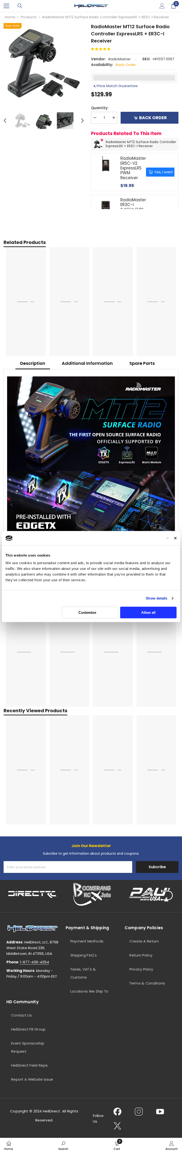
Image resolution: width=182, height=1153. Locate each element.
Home (10, 16)
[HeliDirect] (32, 894)
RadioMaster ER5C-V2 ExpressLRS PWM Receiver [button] (133, 168)
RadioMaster (119, 58)
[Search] (20, 6)
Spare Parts (142, 363)
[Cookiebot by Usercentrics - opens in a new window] (148, 538)
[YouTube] (160, 1111)
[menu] (6, 6)
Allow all (148, 612)
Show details (156, 598)
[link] (63, 1145)
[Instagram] (139, 1111)
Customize (87, 612)
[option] (44, 63)
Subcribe (157, 867)
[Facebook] (117, 1111)
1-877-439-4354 (34, 962)
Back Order (153, 118)
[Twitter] (117, 1126)
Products (29, 16)
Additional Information (87, 363)
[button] (5, 120)
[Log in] (162, 6)
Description (32, 363)
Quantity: (100, 107)
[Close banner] (175, 538)
